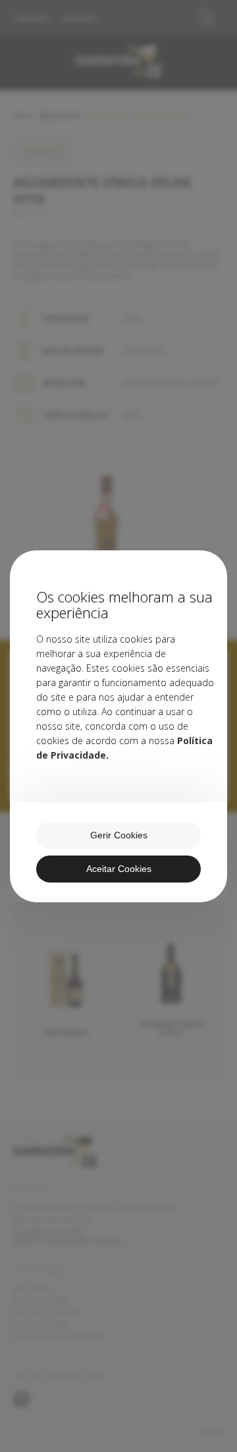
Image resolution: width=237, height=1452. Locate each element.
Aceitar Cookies (118, 868)
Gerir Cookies (118, 835)
